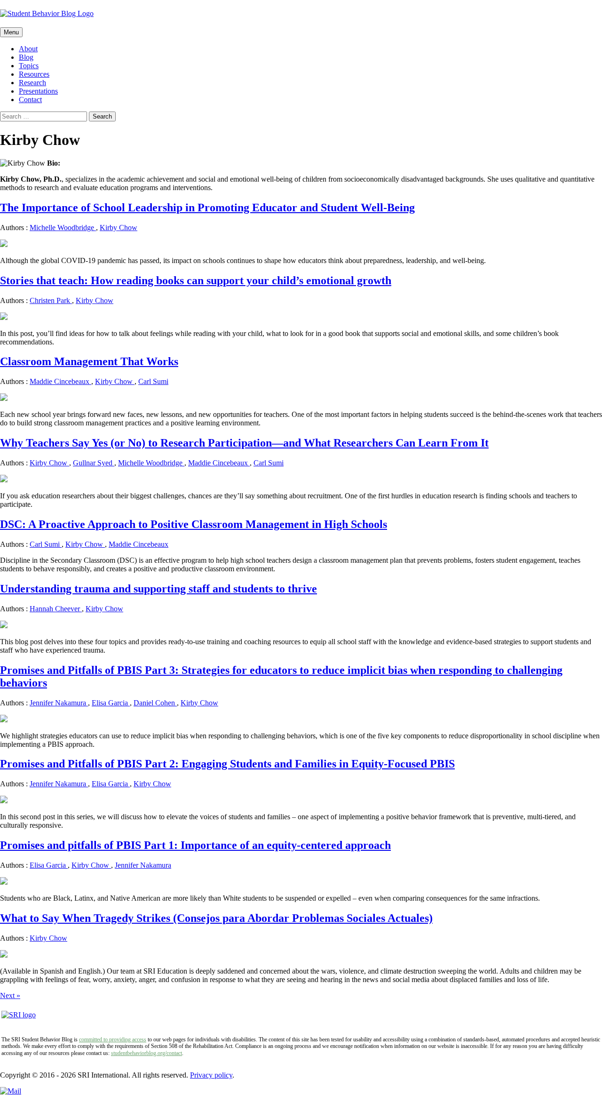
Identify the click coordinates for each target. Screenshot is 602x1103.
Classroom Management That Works (89, 361)
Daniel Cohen (155, 703)
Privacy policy (211, 1075)
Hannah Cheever (56, 609)
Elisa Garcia (111, 703)
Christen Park (51, 300)
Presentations (38, 91)
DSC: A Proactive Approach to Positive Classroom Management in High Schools (193, 524)
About (28, 49)
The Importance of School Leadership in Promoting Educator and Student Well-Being (207, 207)
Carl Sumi (153, 381)
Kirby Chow (118, 228)
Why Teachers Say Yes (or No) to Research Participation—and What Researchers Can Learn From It (244, 443)
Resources (34, 74)
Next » (10, 995)
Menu (11, 32)
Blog (26, 57)
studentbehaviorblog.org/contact (146, 1053)
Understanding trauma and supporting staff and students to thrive (158, 589)
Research (32, 83)
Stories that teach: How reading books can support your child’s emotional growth (195, 280)
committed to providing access (112, 1039)
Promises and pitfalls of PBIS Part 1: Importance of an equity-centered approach (195, 845)
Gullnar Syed (93, 463)
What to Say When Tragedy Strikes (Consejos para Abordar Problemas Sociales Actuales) (216, 918)
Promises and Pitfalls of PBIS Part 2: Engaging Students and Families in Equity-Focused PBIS (227, 764)
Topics (29, 66)
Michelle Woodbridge (63, 228)
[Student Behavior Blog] (301, 13)
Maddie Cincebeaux (60, 381)
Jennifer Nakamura (59, 703)
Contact (30, 100)
